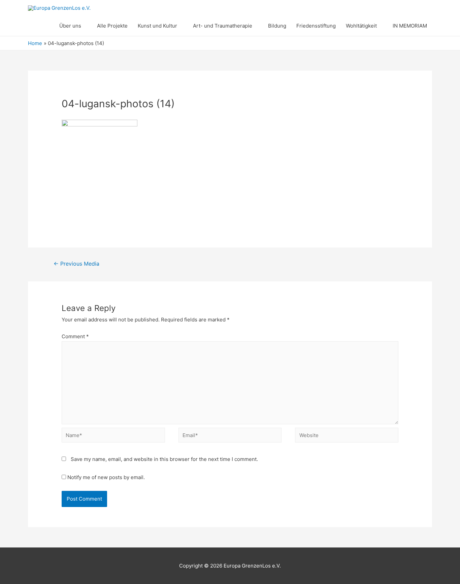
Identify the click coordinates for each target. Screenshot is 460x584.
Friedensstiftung (316, 26)
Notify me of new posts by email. (106, 477)
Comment (75, 336)
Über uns (70, 26)
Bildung (277, 26)
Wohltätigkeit (361, 26)
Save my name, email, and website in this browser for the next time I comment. (164, 459)
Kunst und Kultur (157, 26)
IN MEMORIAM (410, 26)
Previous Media (76, 264)
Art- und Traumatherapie (222, 26)
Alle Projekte (112, 26)
